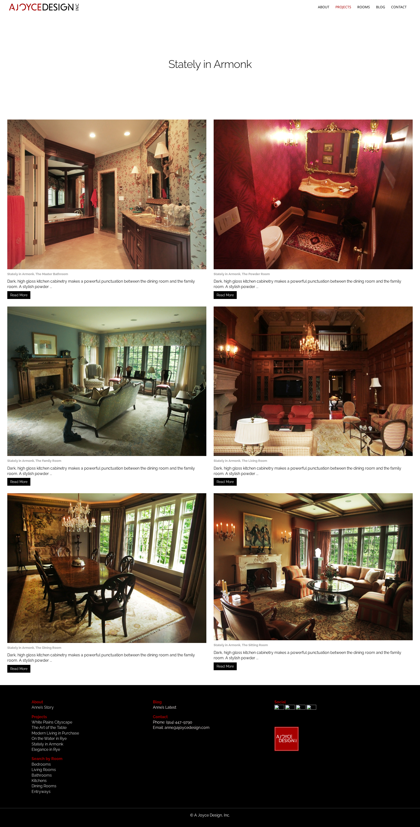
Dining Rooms (44, 786)
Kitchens (39, 780)
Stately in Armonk (47, 744)
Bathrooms (42, 775)
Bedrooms (41, 764)
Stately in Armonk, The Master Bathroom (37, 274)
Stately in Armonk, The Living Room (240, 461)
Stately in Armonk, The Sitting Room (241, 645)
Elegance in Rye (46, 749)
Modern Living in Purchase (55, 733)
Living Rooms (44, 769)
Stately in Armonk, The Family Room (34, 461)
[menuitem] (323, 7)
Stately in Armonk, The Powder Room (242, 274)
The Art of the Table (49, 727)
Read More (18, 295)
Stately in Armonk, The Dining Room (34, 648)
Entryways (41, 791)
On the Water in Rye (49, 738)
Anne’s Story (43, 707)
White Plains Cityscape (52, 722)
